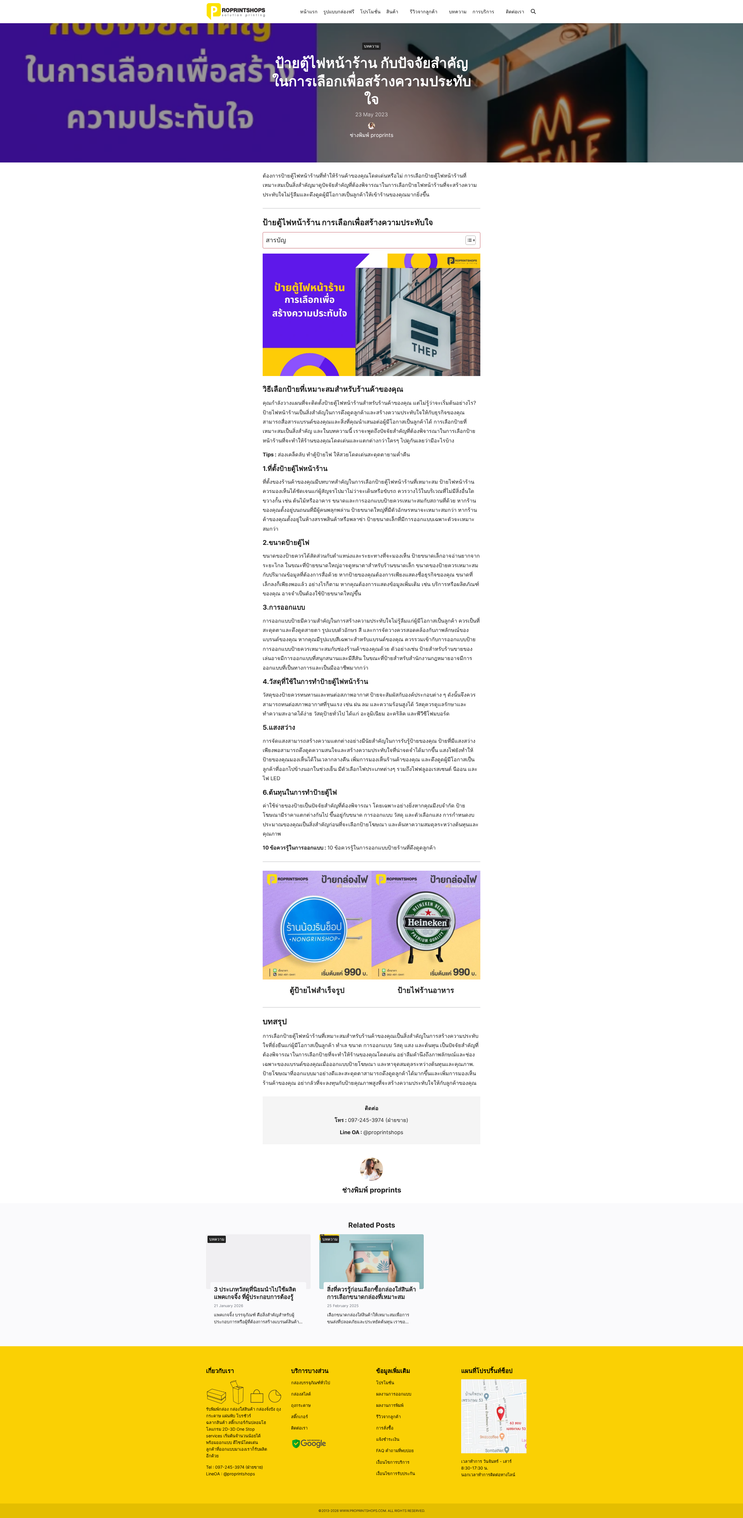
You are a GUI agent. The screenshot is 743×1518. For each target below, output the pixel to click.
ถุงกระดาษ (301, 1405)
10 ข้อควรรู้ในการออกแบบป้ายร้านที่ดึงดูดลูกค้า (381, 848)
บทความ (458, 12)
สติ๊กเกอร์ (299, 1416)
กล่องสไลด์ (301, 1394)
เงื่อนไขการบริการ (393, 1461)
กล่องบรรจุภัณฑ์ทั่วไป (310, 1382)
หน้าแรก (309, 12)
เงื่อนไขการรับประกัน (395, 1473)
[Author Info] (371, 1179)
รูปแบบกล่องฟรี (338, 12)
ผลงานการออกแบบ (393, 1394)
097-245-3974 (366, 1120)
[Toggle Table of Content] (467, 240)
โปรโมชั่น (370, 12)
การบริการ (483, 12)
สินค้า (392, 12)
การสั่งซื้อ (385, 1427)
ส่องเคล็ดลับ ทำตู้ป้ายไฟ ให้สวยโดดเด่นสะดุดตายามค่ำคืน (344, 454)
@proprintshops (383, 1132)
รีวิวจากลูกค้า (423, 12)
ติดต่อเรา (515, 12)
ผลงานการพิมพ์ (389, 1405)
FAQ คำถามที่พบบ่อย (395, 1450)
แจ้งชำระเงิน (387, 1439)
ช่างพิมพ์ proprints (371, 135)
